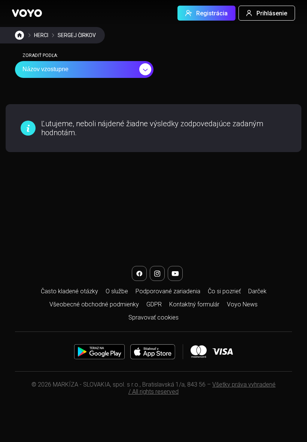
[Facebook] (139, 273)
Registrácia (212, 13)
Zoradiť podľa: (40, 55)
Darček (257, 291)
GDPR (154, 304)
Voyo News (242, 304)
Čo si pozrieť (224, 291)
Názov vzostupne (45, 69)
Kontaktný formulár (194, 304)
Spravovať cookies (153, 317)
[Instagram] (157, 273)
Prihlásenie (271, 13)
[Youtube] (175, 273)
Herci (41, 35)
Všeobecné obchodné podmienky (94, 304)
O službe (117, 291)
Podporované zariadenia (168, 291)
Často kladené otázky (69, 291)
